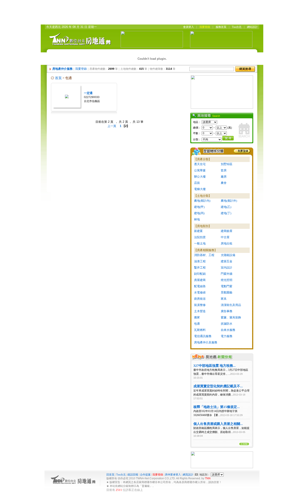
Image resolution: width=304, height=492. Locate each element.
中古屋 (225, 237)
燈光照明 (226, 280)
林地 (197, 219)
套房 (224, 170)
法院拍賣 (200, 237)
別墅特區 (226, 164)
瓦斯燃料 (200, 330)
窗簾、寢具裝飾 (231, 317)
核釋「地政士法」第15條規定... (216, 407)
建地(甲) (199, 207)
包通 (197, 323)
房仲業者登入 (173, 474)
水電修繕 (200, 292)
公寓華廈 (200, 170)
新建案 (198, 231)
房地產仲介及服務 (205, 342)
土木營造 (200, 311)
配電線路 (200, 286)
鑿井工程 (200, 267)
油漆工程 (200, 261)
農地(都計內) (202, 200)
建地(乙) (226, 207)
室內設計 (226, 267)
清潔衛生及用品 (231, 305)
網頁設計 (188, 474)
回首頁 (110, 474)
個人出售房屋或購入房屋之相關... (218, 424)
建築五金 (226, 261)
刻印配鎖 (200, 273)
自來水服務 (228, 330)
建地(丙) (199, 213)
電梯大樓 (200, 189)
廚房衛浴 (200, 298)
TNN (208, 478)
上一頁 (111, 126)
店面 (197, 182)
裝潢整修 (200, 305)
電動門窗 (226, 286)
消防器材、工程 (204, 255)
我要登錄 (81, 68)
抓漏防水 (226, 323)
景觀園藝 (226, 292)
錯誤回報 (133, 474)
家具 (224, 298)
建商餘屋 (226, 231)
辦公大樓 (200, 176)
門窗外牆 (226, 273)
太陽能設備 (228, 255)
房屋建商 (200, 280)
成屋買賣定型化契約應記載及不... (218, 386)
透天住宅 (200, 164)
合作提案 (145, 474)
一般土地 (200, 243)
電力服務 (226, 336)
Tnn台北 (121, 474)
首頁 (58, 78)
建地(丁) (226, 213)
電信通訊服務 (202, 336)
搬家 (197, 317)
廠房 (224, 176)
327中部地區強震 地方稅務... (214, 365)
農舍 (224, 182)
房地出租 (226, 243)
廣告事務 (226, 311)
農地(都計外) (229, 200)
